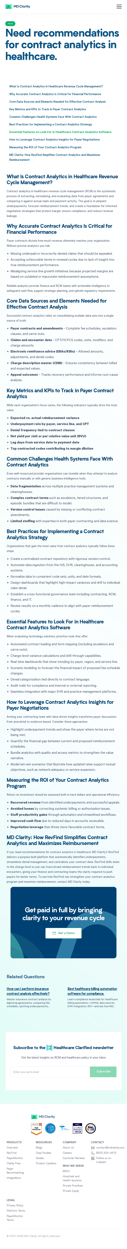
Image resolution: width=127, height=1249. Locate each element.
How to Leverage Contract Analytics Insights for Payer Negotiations (54, 139)
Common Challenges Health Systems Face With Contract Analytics (53, 117)
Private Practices (73, 1186)
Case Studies (43, 1153)
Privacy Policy (15, 1205)
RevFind (11, 1153)
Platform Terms (16, 1211)
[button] (119, 6)
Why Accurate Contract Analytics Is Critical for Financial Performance (55, 94)
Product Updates (46, 1163)
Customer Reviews (74, 1158)
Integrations (14, 1178)
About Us (68, 1147)
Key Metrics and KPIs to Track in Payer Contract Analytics (47, 109)
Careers (67, 1153)
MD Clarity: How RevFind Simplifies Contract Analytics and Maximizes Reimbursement (54, 157)
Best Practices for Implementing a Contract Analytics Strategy (50, 124)
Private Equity (71, 1191)
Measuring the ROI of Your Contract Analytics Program (45, 147)
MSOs (66, 1171)
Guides (40, 1158)
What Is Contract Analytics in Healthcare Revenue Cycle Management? (56, 86)
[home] (17, 6)
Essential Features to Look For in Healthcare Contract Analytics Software (60, 132)
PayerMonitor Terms (15, 1218)
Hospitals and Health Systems (72, 1178)
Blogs (39, 1147)
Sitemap (115, 1236)
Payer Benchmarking (15, 1171)
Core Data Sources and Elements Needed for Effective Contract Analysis (57, 101)
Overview (12, 1147)
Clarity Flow (14, 1163)
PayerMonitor (15, 1158)
